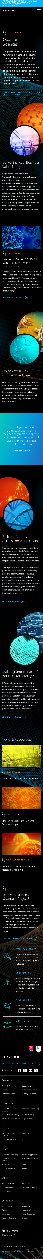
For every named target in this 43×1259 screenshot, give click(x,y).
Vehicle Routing (27, 1115)
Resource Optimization (11, 1118)
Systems (5, 1090)
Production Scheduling (10, 1115)
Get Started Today (11, 717)
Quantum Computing (10, 1154)
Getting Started (8, 1183)
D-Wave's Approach (29, 1154)
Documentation (8, 1187)
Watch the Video (10, 601)
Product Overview (9, 1086)
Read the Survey (21, 450)
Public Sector (27, 1133)
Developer (26, 1183)
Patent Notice (30, 1252)
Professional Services (30, 1090)
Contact (25, 1218)
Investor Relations (9, 1218)
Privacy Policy (6, 1252)
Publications (26, 1164)
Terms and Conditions (17, 1252)
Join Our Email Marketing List (18, 1063)
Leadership (26, 1206)
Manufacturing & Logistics (8, 1134)
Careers (5, 1210)
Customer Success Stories (9, 1159)
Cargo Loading (27, 1118)
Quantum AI (26, 1139)
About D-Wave (7, 1206)
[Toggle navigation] (39, 10)
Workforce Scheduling (30, 1109)
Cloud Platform (27, 1086)
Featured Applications (30, 1158)
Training (25, 1168)
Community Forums (29, 1187)
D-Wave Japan (7, 1235)
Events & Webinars (9, 1168)
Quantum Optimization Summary (10, 1109)
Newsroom (6, 1214)
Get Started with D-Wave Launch (17, 938)
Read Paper (8, 5)
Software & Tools (8, 1094)
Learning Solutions (29, 1094)
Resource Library (8, 1164)
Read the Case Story (13, 297)
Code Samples (7, 1191)
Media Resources (28, 1214)
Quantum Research (9, 1139)
